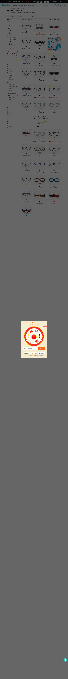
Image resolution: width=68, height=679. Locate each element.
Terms (45, 325)
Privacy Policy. (35, 356)
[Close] (45, 323)
